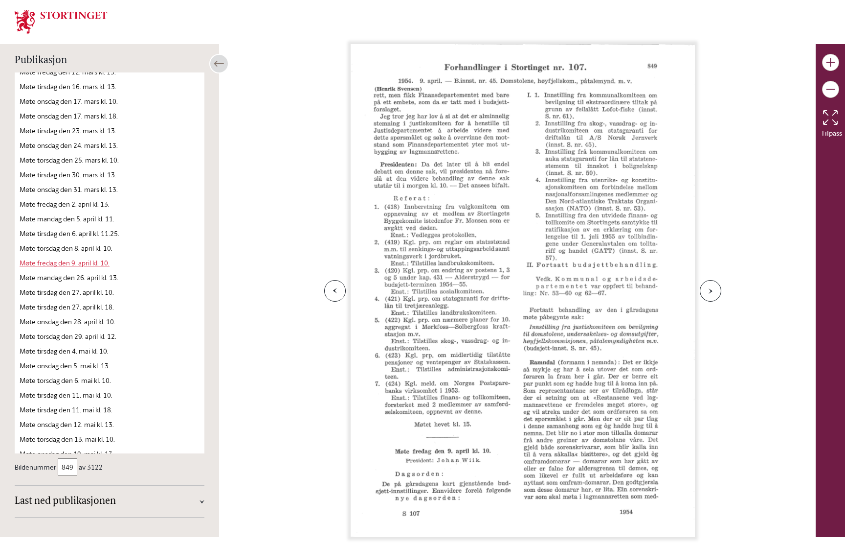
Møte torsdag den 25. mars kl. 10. (69, 160)
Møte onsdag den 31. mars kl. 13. (69, 189)
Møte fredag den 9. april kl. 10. (65, 262)
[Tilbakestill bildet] (830, 117)
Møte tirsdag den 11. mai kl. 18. (66, 409)
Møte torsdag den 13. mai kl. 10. (67, 439)
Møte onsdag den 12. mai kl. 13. (67, 424)
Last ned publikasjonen (65, 501)
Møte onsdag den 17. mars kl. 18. (69, 115)
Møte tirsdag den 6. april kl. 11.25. (69, 233)
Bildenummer (35, 467)
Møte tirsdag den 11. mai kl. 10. (66, 395)
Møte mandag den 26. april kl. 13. (69, 277)
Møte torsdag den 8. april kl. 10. (66, 248)
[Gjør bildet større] (830, 62)
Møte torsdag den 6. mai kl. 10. (65, 380)
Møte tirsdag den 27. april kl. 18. (67, 306)
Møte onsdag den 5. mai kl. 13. (65, 365)
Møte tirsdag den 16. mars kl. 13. (68, 86)
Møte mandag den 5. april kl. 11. (67, 218)
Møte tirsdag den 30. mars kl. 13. (68, 174)
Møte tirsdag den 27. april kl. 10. (67, 292)
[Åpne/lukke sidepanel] (219, 63)
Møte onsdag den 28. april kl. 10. (67, 321)
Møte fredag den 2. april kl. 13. (65, 204)
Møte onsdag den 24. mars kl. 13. (69, 145)
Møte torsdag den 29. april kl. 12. (68, 336)
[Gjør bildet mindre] (830, 89)
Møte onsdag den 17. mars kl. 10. (69, 101)
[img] (61, 21)
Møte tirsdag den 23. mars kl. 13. (68, 130)
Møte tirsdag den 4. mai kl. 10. (64, 351)
